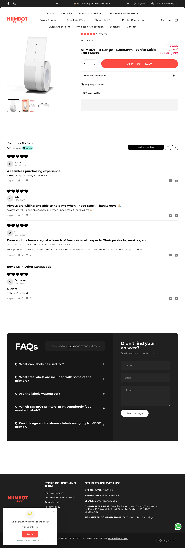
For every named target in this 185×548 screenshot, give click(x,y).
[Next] (128, 3)
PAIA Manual (52, 502)
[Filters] (168, 147)
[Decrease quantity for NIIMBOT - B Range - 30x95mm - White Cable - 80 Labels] (84, 64)
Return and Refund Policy (59, 497)
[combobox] (141, 3)
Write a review (146, 147)
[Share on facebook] (170, 180)
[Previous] (57, 3)
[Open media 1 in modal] (39, 64)
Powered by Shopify (118, 538)
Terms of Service (54, 492)
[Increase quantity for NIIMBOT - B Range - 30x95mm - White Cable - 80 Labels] (95, 64)
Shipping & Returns (94, 84)
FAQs (71, 346)
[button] (88, 34)
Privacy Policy (52, 506)
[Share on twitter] (176, 180)
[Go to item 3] (44, 105)
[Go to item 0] (13, 105)
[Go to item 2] (28, 105)
